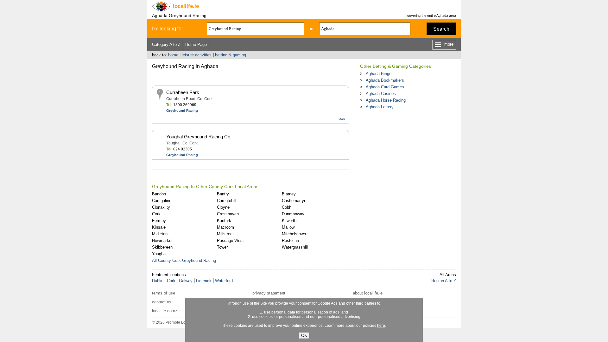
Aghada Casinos (381, 93)
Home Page (196, 44)
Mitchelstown (294, 233)
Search (441, 29)
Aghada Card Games (385, 87)
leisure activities (197, 55)
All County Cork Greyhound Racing (184, 260)
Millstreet (225, 233)
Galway (186, 280)
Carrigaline (161, 200)
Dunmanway (293, 214)
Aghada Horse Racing (386, 100)
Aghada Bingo (378, 73)
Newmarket (162, 240)
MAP (342, 119)
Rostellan (290, 240)
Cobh (286, 207)
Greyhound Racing (182, 110)
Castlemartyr (293, 200)
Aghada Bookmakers (385, 80)
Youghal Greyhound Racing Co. (198, 136)
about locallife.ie (368, 293)
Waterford (224, 280)
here (381, 325)
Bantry (223, 194)
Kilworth (289, 220)
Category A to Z (166, 44)
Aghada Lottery (380, 106)
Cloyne (223, 207)
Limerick (204, 280)
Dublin (157, 280)
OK (304, 335)
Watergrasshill (295, 247)
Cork (156, 214)
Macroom (225, 227)
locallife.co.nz (164, 310)
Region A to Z (443, 280)
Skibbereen (162, 247)
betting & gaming (230, 55)
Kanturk (224, 220)
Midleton (160, 233)
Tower (222, 247)
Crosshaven (228, 214)
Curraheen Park (182, 92)
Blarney (289, 194)
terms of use (163, 293)
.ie (186, 6)
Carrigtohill (226, 200)
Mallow (288, 227)
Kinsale (159, 227)
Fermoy (159, 220)
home (173, 55)
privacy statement (268, 293)
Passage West (230, 240)
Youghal (159, 253)
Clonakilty (161, 207)
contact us (161, 302)
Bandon (159, 194)
